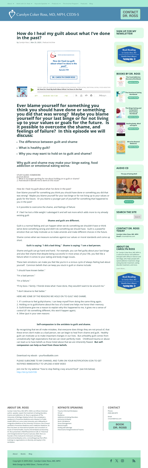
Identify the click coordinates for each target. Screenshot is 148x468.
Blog (91, 3)
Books (23, 454)
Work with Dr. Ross (23, 3)
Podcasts (84, 3)
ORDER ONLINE (133, 82)
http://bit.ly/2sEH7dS (27, 372)
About (9, 3)
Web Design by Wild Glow (24, 464)
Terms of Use (43, 464)
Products (55, 3)
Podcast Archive (49, 42)
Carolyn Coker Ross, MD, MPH (47, 461)
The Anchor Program (71, 3)
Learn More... (120, 268)
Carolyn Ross (24, 42)
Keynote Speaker (41, 3)
